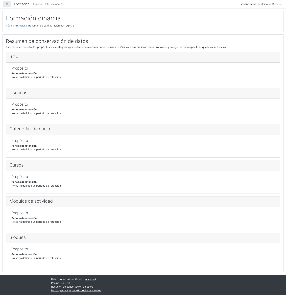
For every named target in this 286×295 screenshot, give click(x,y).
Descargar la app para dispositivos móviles (76, 290)
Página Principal (15, 25)
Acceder (278, 4)
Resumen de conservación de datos (72, 286)
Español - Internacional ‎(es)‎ (49, 4)
